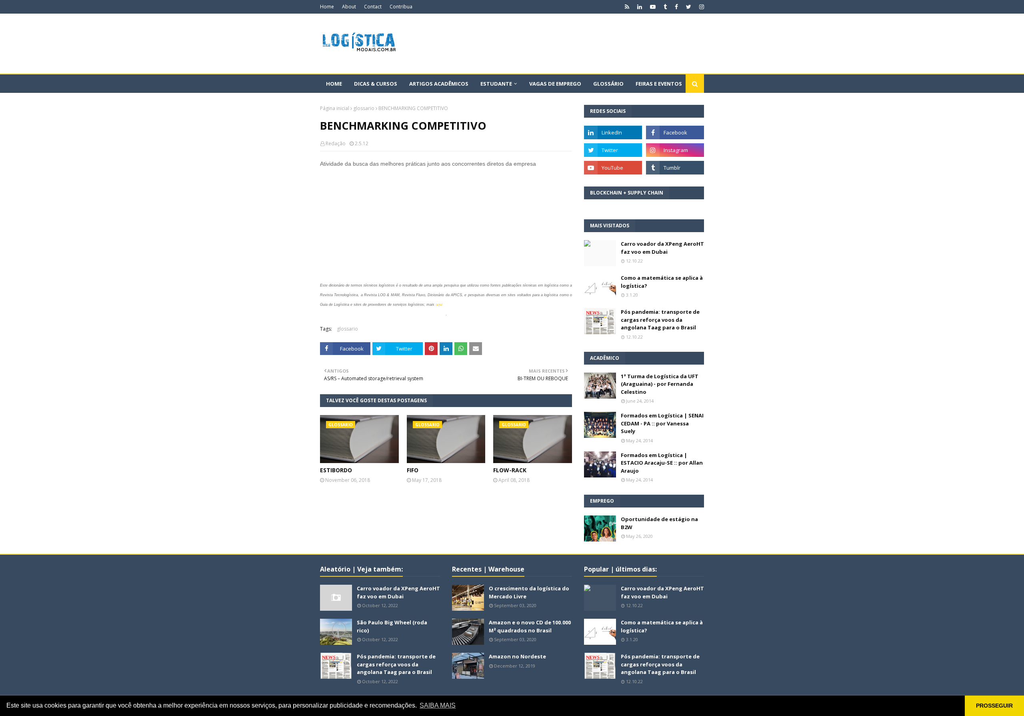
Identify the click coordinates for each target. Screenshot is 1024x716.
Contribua (401, 6)
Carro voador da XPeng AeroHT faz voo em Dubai (662, 247)
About (349, 6)
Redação (336, 143)
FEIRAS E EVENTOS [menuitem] (659, 83)
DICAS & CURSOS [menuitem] (375, 83)
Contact (373, 6)
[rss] (627, 7)
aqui (439, 305)
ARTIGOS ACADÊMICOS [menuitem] (438, 83)
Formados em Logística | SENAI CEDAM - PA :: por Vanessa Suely (662, 423)
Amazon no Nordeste (517, 656)
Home (327, 6)
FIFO (412, 470)
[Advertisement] (558, 44)
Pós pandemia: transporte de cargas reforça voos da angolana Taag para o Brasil (660, 319)
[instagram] (700, 7)
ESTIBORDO (336, 470)
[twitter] (688, 7)
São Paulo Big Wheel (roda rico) (392, 626)
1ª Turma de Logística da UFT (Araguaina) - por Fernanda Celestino (659, 384)
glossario (363, 108)
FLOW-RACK (509, 470)
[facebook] (676, 7)
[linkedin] (639, 7)
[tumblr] (665, 7)
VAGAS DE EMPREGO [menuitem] (555, 83)
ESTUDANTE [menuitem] (496, 83)
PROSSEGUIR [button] (994, 705)
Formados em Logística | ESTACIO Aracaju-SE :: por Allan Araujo (662, 462)
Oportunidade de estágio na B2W (659, 523)
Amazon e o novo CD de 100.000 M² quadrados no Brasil (530, 626)
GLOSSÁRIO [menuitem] (608, 83)
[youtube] (653, 7)
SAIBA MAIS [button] (438, 705)
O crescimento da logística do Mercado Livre (529, 592)
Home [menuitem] (334, 83)
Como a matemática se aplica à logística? (662, 281)
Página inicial (334, 108)
